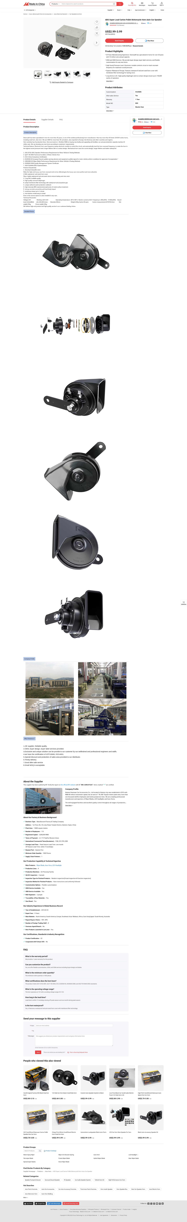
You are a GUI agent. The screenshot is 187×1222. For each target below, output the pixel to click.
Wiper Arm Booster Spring (66, 1155)
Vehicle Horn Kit (99, 1180)
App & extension (140, 10)
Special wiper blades (29, 1162)
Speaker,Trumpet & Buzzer (33, 1180)
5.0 (140, 122)
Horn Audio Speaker (106, 1189)
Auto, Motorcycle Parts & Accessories (40, 14)
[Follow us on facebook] (148, 1203)
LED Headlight (57, 865)
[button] (114, 4)
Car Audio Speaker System (83, 1180)
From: (32, 1026)
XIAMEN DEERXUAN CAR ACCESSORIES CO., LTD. (124, 23)
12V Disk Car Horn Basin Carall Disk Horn (64, 1093)
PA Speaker (67, 1180)
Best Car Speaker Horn (138, 1189)
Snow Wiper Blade (63, 1162)
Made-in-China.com (85, 1211)
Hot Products (53, 1209)
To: (33, 1031)
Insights (134, 1209)
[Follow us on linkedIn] (163, 1203)
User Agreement (104, 1215)
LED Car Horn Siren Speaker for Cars (120, 1132)
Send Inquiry (119, 41)
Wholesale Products (93, 1209)
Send (38, 1052)
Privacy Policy (123, 1215)
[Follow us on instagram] (154, 1203)
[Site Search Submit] (119, 4)
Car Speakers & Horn (75, 14)
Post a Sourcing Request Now (77, 1052)
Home (25, 14)
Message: (31, 1036)
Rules (162, 10)
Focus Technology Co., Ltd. (80, 1215)
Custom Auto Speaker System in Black (92, 1093)
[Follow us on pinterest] (160, 1203)
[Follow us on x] (151, 1203)
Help (128, 10)
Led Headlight (133, 1155)
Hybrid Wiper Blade (99, 1158)
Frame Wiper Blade (64, 1158)
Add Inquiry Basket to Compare (62, 82)
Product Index (126, 1209)
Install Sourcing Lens (72, 1203)
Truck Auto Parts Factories (88, 1189)
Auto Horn (48, 865)
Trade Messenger (54, 1203)
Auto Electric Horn (154, 1189)
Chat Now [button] (150, 41)
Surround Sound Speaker (52, 1180)
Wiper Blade (40, 865)
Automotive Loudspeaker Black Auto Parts (93, 1132)
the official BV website (68, 785)
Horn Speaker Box (122, 1189)
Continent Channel (116, 1209)
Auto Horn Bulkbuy (47, 1194)
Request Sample (138, 46)
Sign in (162, 5)
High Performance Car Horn (116, 1180)
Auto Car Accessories (47, 1189)
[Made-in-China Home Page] (34, 4)
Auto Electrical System (60, 14)
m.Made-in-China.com (98, 1211)
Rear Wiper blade (134, 1158)
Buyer (119, 10)
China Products (64, 1209)
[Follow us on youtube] (157, 1203)
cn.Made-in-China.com (112, 1211)
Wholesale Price (105, 1209)
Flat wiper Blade (28, 1158)
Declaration (114, 1215)
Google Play (40, 1203)
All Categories (30, 10)
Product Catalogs (50, 1151)
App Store (28, 1203)
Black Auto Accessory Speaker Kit (148, 1132)
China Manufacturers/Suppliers (78, 1209)
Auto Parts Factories (31, 1189)
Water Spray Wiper (28, 1155)
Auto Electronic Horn (31, 1194)
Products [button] (55, 4)
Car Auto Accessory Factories (67, 1189)
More (25, 1197)
